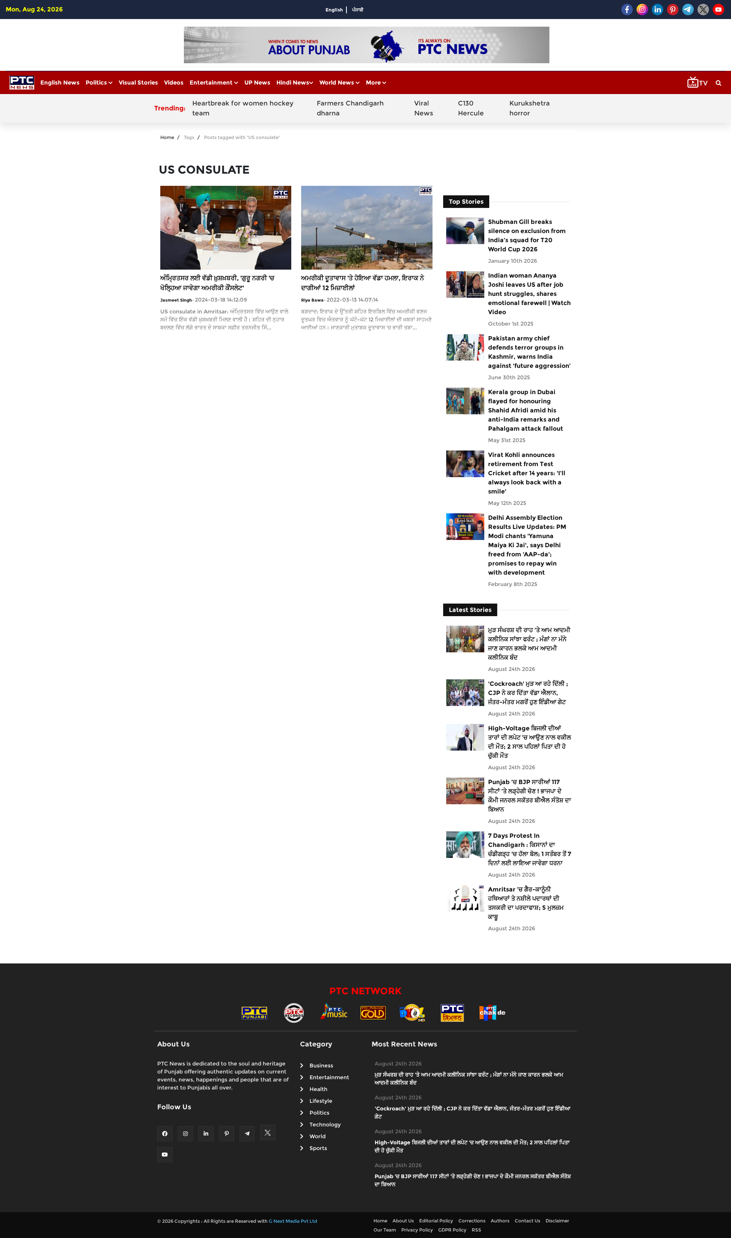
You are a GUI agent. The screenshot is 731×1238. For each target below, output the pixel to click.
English (334, 10)
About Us (403, 1221)
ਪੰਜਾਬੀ (358, 10)
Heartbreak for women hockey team (243, 108)
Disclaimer (557, 1221)
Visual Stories (138, 82)
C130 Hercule (471, 108)
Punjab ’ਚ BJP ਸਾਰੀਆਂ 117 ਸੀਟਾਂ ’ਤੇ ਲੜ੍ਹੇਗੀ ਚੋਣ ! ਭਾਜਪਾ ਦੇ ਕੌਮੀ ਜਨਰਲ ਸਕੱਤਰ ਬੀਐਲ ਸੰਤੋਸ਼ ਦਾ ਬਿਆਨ (529, 795)
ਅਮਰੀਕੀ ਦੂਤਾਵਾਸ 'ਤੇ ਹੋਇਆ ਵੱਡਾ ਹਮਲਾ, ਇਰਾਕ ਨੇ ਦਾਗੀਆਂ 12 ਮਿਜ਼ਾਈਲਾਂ (362, 283)
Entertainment (212, 82)
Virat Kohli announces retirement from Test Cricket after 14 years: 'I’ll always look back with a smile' (526, 473)
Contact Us (527, 1221)
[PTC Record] (294, 1012)
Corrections (471, 1221)
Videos (174, 82)
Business (321, 1065)
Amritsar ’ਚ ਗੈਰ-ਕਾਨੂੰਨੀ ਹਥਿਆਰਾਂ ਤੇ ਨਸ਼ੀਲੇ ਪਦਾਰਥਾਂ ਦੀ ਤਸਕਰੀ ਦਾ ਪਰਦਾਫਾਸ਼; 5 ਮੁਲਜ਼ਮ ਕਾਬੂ (526, 903)
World (318, 1136)
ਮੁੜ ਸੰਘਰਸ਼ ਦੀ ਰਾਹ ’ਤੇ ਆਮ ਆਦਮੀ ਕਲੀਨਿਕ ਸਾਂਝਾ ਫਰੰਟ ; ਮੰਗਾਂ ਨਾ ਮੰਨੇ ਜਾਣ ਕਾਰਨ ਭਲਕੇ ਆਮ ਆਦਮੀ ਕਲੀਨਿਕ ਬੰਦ (529, 643)
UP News (257, 82)
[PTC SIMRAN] (452, 1012)
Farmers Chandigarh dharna (350, 108)
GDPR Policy (452, 1230)
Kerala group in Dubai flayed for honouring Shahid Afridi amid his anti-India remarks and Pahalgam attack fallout (525, 410)
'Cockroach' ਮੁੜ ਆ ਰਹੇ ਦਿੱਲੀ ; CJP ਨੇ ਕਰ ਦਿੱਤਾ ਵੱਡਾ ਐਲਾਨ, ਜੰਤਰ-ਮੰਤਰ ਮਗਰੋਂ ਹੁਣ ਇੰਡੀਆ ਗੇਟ (528, 693)
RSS (476, 1230)
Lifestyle (321, 1100)
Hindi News (292, 82)
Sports (318, 1148)
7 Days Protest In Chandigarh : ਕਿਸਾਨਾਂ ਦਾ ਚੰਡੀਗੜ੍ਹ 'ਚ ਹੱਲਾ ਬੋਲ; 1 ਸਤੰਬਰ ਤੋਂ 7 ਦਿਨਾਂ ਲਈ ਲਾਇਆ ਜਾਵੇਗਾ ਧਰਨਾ (529, 849)
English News (60, 82)
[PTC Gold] (373, 1012)
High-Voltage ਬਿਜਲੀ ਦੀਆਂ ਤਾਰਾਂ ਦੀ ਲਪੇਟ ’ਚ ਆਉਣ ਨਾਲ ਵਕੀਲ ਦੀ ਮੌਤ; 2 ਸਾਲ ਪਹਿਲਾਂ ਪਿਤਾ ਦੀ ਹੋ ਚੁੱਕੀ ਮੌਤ (529, 742)
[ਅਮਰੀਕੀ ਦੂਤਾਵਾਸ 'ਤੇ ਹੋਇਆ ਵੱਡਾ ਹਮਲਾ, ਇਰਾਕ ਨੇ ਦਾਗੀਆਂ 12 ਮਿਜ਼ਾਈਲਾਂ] (366, 227)
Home (167, 137)
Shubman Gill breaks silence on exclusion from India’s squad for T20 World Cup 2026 (527, 235)
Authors (500, 1221)
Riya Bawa (312, 300)
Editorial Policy (436, 1221)
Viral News (423, 108)
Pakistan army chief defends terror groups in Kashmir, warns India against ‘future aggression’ (529, 352)
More (374, 82)
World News (337, 82)
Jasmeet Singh (176, 300)
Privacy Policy (417, 1230)
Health (318, 1089)
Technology (325, 1124)
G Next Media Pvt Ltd (293, 1221)
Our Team (384, 1230)
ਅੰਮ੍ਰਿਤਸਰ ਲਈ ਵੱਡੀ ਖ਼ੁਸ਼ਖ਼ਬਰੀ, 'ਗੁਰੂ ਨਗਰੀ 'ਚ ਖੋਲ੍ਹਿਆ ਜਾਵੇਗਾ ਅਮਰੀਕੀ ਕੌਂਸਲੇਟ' (217, 283)
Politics (97, 82)
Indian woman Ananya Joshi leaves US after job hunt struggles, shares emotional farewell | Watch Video (529, 294)
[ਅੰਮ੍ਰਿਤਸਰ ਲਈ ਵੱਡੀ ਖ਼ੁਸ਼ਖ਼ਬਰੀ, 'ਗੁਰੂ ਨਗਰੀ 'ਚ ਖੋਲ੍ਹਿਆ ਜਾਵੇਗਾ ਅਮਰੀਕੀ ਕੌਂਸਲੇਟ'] (225, 227)
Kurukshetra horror (529, 108)
